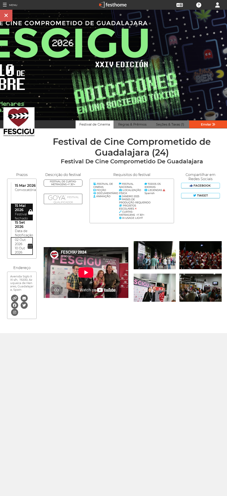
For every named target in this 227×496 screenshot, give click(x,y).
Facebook (202, 185)
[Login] (217, 4)
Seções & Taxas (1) (170, 124)
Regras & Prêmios (132, 124)
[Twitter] (24, 305)
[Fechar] (6, 15)
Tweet (202, 195)
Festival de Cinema (94, 124)
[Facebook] (15, 305)
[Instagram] (14, 312)
